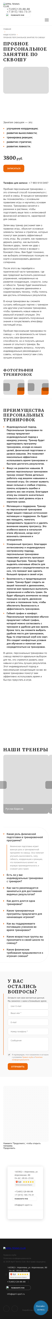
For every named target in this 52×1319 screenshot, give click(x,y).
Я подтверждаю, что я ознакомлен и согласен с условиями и (30, 1057)
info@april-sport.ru (23, 1204)
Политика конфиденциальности (17, 1258)
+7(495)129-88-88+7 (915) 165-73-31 (19, 10)
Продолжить (9, 1148)
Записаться (13, 168)
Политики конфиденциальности (27, 1058)
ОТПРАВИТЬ (17, 1066)
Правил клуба (27, 1057)
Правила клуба (9, 1255)
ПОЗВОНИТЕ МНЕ (17, 15)
